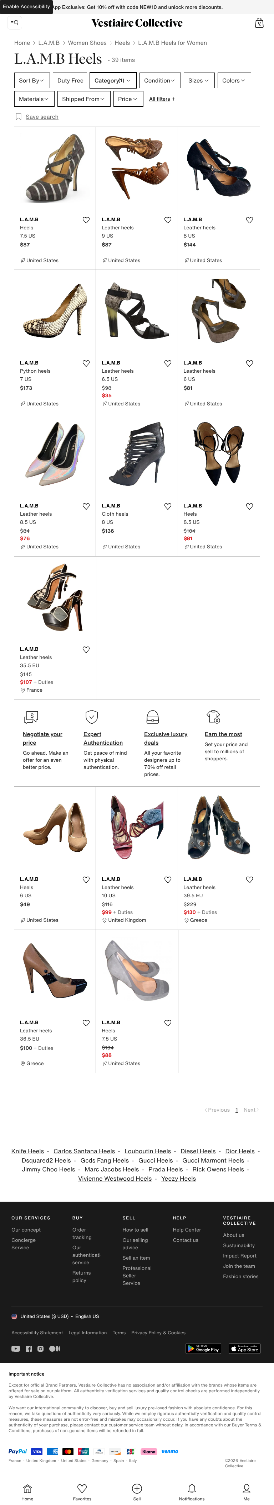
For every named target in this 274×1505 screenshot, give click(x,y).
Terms (119, 1332)
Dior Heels (240, 1151)
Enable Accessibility (26, 6)
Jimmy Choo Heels (48, 1169)
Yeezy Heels (178, 1178)
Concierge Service (23, 1244)
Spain (118, 1460)
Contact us (185, 1240)
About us (233, 1235)
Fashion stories (240, 1276)
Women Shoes (87, 42)
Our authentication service (89, 1255)
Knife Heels (27, 1151)
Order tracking (82, 1233)
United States (74, 1460)
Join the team (239, 1266)
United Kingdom (41, 1460)
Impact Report (240, 1256)
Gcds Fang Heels (104, 1160)
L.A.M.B (49, 42)
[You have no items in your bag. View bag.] (259, 23)
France (15, 1460)
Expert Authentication (103, 738)
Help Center (187, 1230)
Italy (133, 1460)
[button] (259, 23)
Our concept (26, 1230)
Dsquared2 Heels (46, 1160)
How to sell (135, 1230)
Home (22, 42)
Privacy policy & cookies (158, 1332)
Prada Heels (165, 1169)
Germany (99, 1460)
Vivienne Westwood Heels (115, 1178)
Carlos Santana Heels (84, 1151)
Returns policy (81, 1276)
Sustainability (239, 1245)
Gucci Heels (155, 1160)
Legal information (87, 1332)
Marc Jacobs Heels (112, 1169)
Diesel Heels (198, 1151)
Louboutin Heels (148, 1151)
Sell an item (136, 1258)
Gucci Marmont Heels (213, 1160)
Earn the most (223, 734)
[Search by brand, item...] (14, 23)
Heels (122, 42)
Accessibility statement (37, 1332)
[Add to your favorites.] (86, 220)
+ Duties (43, 682)
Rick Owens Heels (218, 1169)
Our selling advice (135, 1244)
